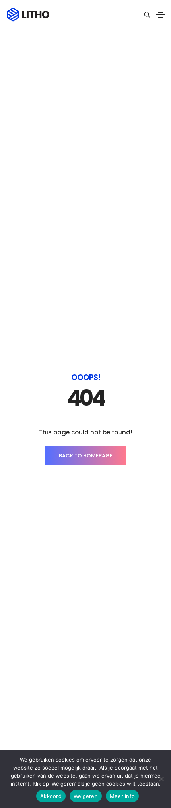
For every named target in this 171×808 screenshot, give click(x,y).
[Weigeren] (161, 779)
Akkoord (51, 796)
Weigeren (86, 796)
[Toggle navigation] (160, 15)
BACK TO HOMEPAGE (86, 455)
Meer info (122, 796)
